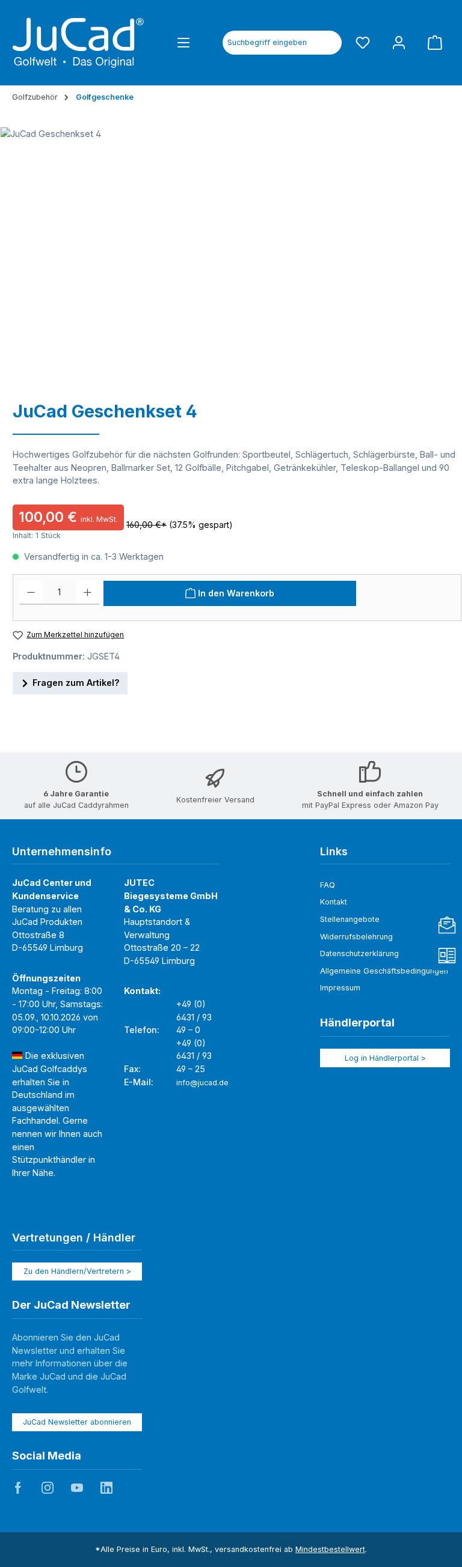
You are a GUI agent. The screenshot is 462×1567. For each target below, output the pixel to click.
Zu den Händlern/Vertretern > (77, 1271)
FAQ (327, 885)
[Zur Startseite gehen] (78, 42)
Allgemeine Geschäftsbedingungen (384, 970)
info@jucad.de (202, 1082)
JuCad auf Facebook (18, 1488)
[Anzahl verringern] (31, 593)
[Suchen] (328, 43)
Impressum (340, 987)
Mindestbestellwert (330, 1549)
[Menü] (183, 42)
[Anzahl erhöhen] (87, 593)
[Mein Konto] (399, 42)
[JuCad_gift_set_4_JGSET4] (225, 256)
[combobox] (269, 43)
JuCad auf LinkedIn (106, 1488)
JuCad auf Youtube (77, 1488)
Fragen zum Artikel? (76, 682)
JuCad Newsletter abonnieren (77, 1421)
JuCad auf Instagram (48, 1488)
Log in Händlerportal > (385, 1057)
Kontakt (333, 901)
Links (334, 851)
